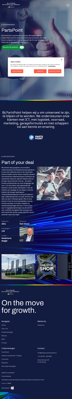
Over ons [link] (5, 329)
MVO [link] (3, 339)
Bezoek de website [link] (10, 47)
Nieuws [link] (4, 336)
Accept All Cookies (54, 71)
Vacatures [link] (41, 325)
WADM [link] (6, 383)
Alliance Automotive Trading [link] (11, 356)
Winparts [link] (5, 363)
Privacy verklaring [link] (6, 376)
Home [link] (4, 325)
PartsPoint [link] (5, 352)
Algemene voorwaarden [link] (8, 373)
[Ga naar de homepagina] (36, 292)
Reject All (40, 71)
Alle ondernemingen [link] (9, 366)
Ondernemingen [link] (7, 332)
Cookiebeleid (51, 66)
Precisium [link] (5, 359)
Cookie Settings (17, 71)
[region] (36, 67)
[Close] (61, 60)
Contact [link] (4, 343)
